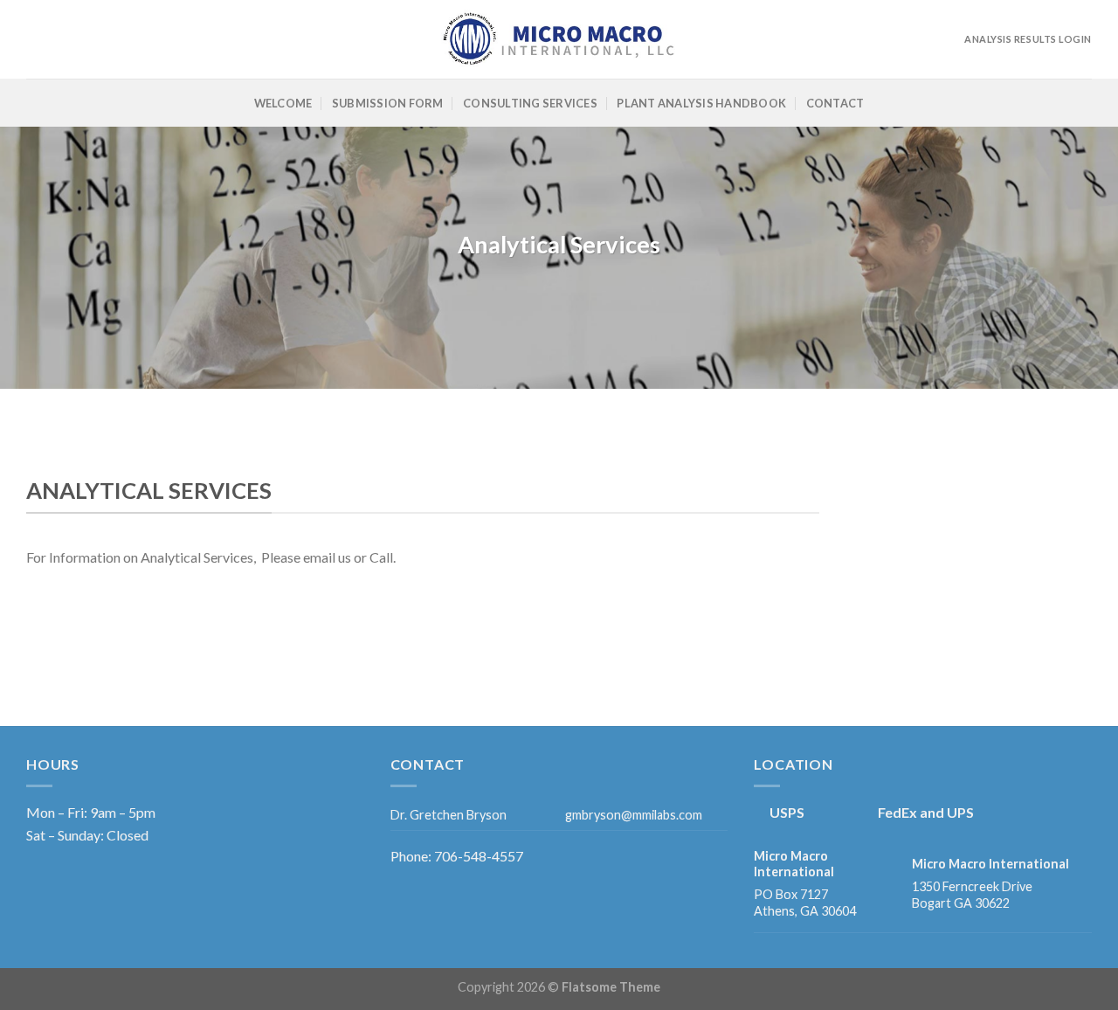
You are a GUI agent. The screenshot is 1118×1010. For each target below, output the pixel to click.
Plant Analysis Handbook (701, 103)
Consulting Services (530, 103)
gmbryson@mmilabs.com (633, 814)
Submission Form (388, 103)
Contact (835, 103)
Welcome (283, 103)
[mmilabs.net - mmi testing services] (559, 39)
